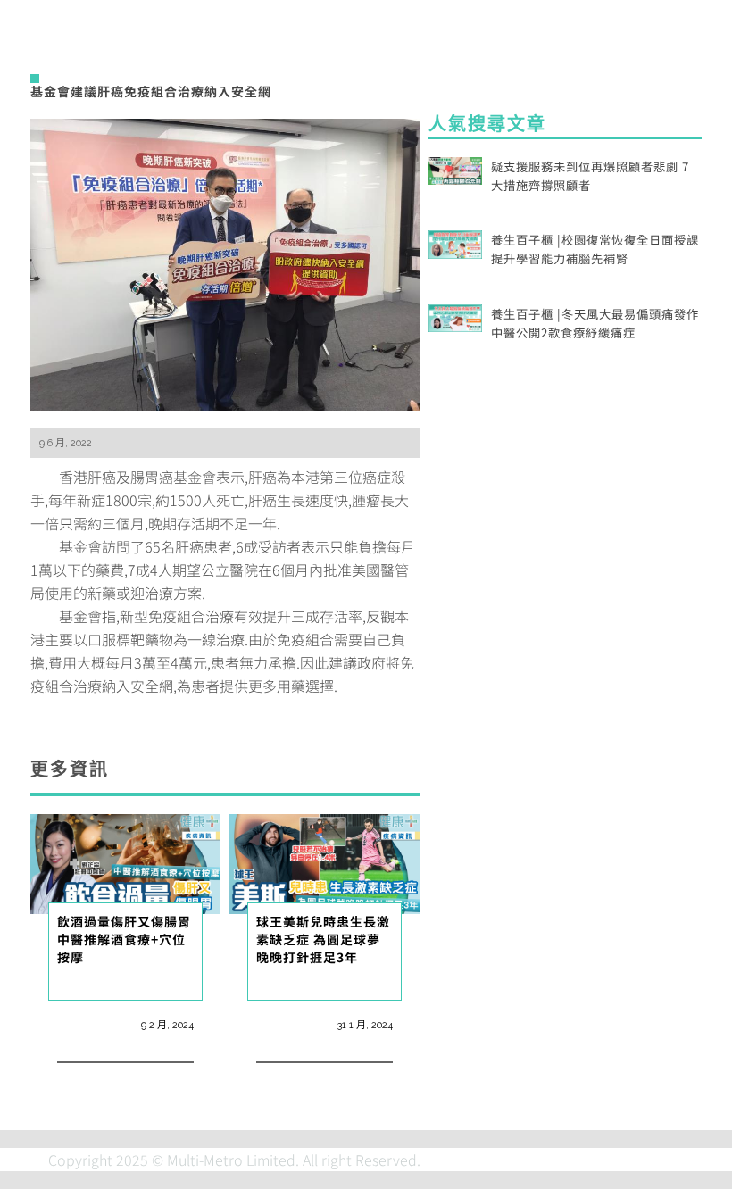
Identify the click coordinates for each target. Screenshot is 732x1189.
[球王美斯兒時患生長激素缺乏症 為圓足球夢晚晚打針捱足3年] (324, 861)
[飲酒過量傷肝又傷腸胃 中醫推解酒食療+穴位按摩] (125, 861)
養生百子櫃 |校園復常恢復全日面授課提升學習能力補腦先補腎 (595, 249)
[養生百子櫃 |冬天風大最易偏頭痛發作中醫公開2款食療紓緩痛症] (455, 316)
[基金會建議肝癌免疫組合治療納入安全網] (225, 262)
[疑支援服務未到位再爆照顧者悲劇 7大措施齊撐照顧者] (455, 168)
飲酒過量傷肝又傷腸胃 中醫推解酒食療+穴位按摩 (130, 939)
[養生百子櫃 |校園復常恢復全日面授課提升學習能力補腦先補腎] (455, 242)
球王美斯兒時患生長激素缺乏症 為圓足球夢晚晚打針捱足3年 (323, 939)
